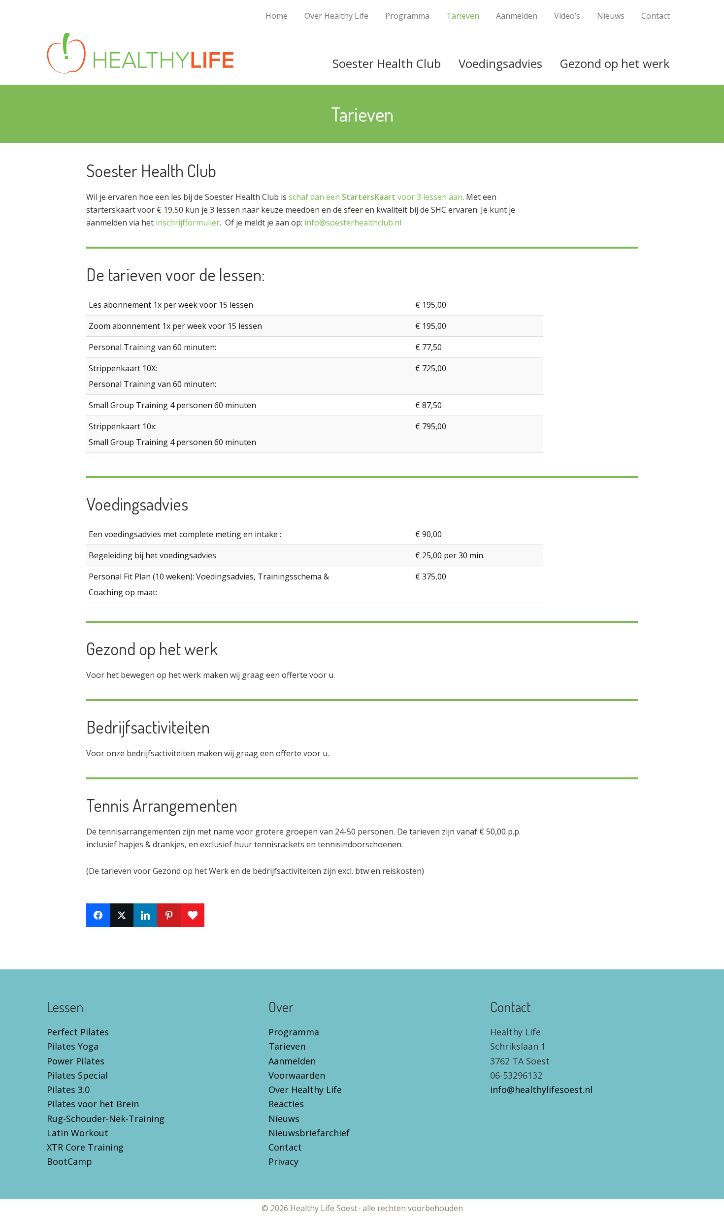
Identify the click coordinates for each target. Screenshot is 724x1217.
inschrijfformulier (188, 222)
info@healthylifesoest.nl (541, 1089)
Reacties (286, 1104)
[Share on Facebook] (98, 915)
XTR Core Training (85, 1147)
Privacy (283, 1161)
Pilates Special (77, 1075)
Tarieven (286, 1046)
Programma (293, 1032)
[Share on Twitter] (121, 915)
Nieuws (283, 1118)
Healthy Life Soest (140, 54)
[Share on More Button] (216, 915)
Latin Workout (77, 1133)
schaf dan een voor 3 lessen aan (375, 197)
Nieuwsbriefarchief (309, 1133)
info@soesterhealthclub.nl (352, 222)
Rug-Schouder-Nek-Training (106, 1118)
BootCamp (69, 1161)
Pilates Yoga (73, 1046)
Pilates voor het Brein (93, 1104)
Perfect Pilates (78, 1032)
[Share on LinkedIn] (145, 915)
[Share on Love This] (192, 915)
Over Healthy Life (305, 1089)
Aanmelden (292, 1061)
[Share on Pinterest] (169, 915)
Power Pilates (75, 1061)
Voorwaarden (296, 1075)
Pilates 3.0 (68, 1089)
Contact (285, 1147)
